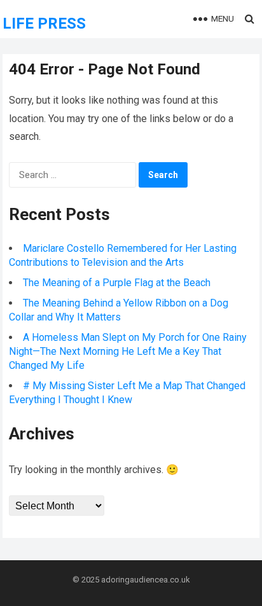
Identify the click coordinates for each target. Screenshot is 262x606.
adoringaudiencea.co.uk (145, 579)
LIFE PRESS (44, 23)
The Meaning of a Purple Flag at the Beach (116, 283)
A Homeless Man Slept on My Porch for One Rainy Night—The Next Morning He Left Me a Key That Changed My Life (128, 351)
